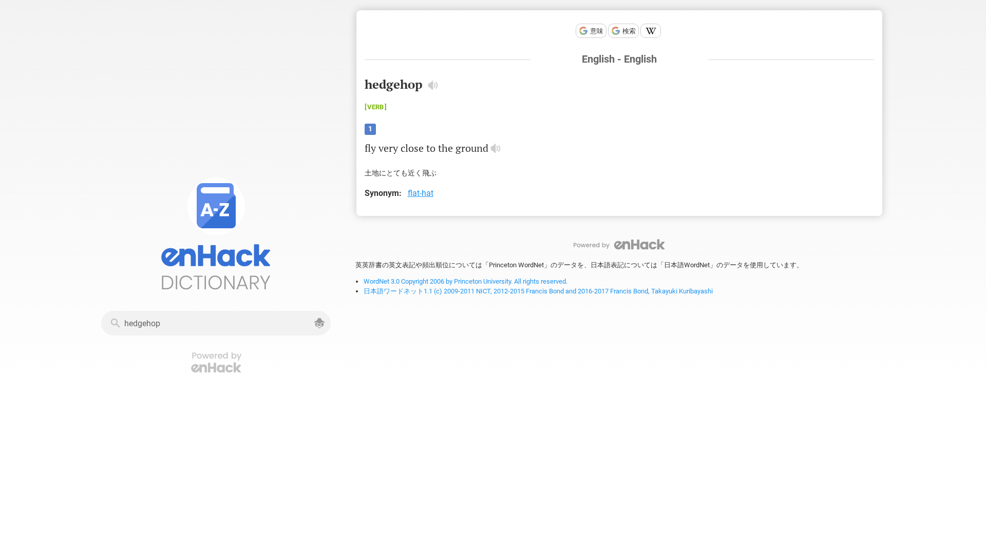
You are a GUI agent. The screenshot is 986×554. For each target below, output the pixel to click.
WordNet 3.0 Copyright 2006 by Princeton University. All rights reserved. (465, 281)
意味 (596, 31)
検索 (629, 31)
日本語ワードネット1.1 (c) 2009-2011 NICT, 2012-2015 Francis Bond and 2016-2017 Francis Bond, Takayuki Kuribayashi (538, 291)
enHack (619, 244)
